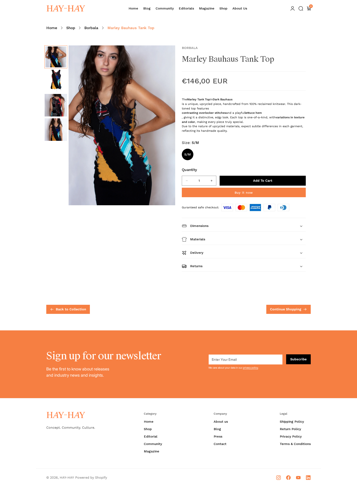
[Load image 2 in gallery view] (55, 81)
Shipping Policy (292, 422)
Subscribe (298, 359)
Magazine (151, 451)
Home (51, 28)
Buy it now (244, 193)
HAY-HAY (67, 477)
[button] (300, 8)
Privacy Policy (291, 436)
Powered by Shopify (91, 477)
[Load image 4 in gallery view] (55, 129)
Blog (217, 429)
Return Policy (290, 429)
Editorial (150, 436)
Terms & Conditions (295, 444)
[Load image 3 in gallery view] (55, 105)
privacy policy (250, 367)
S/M (187, 154)
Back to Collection (71, 309)
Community (153, 444)
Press (218, 436)
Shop (70, 28)
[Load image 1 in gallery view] (55, 57)
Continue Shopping (285, 309)
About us (221, 422)
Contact (220, 444)
